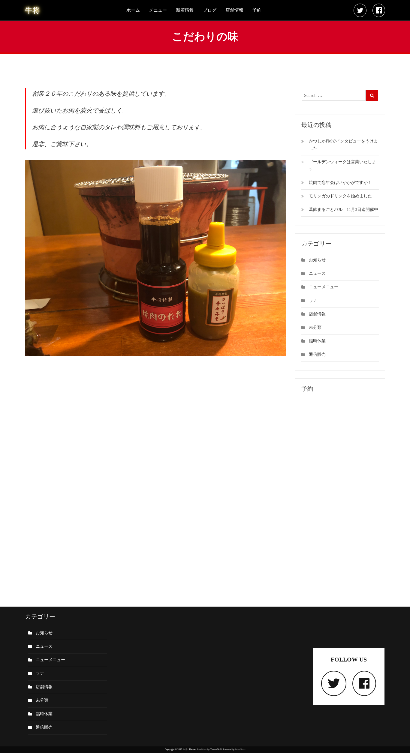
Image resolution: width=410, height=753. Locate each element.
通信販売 (317, 354)
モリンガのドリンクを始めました (340, 196)
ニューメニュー (323, 287)
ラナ (313, 300)
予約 (256, 10)
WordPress (240, 749)
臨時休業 (317, 341)
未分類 (315, 327)
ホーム (133, 10)
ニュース (317, 273)
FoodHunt (202, 749)
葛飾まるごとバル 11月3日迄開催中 (343, 209)
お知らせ (317, 260)
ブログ (209, 10)
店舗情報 (234, 10)
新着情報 (185, 10)
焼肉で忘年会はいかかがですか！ (340, 182)
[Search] (372, 95)
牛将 (185, 749)
